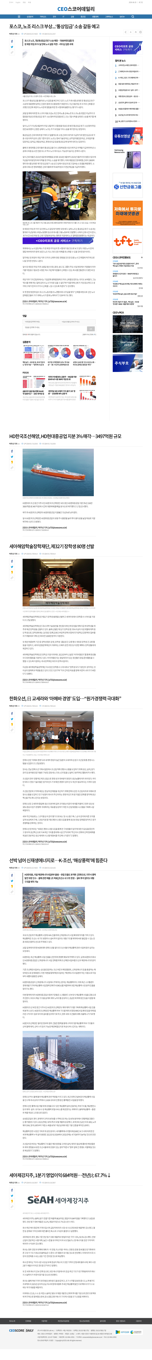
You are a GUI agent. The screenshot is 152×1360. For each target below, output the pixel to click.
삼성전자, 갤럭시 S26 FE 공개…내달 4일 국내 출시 (129, 102)
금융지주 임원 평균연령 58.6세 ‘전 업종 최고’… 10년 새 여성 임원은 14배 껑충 (33, 393)
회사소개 (12, 1321)
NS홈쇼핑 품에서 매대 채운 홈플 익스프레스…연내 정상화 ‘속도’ (129, 109)
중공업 (83, 16)
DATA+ (122, 16)
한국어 (11, 2)
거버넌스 (43, 16)
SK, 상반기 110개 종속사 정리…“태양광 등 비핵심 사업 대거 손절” (129, 121)
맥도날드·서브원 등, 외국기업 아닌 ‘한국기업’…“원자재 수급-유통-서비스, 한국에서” (34, 364)
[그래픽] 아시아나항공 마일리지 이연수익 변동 (129, 71)
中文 (29, 2)
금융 (72, 16)
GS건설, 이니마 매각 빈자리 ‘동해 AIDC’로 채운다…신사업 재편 (129, 115)
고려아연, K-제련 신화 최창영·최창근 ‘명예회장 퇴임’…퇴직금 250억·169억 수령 (129, 65)
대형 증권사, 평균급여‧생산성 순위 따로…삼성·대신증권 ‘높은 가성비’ (129, 96)
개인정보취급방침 (63, 1321)
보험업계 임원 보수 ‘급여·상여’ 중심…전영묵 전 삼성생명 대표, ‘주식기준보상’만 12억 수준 (129, 90)
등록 (91, 329)
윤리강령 (103, 1321)
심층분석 (30, 16)
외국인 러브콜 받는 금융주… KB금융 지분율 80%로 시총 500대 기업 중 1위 (62, 377)
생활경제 (95, 16)
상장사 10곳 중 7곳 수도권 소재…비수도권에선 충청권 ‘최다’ (84, 363)
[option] (128, 159)
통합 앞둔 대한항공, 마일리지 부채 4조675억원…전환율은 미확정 (129, 84)
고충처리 (139, 1321)
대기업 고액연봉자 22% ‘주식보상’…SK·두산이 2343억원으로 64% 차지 (58, 364)
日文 (24, 2)
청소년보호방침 (84, 1321)
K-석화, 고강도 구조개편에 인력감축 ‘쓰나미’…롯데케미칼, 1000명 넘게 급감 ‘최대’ (129, 77)
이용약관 (44, 1321)
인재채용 (28, 1321)
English (18, 2)
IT (63, 16)
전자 (54, 16)
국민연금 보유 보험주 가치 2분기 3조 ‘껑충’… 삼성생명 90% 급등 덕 (61, 392)
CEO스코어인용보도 (122, 257)
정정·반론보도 (120, 1321)
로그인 (141, 2)
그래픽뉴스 (109, 16)
